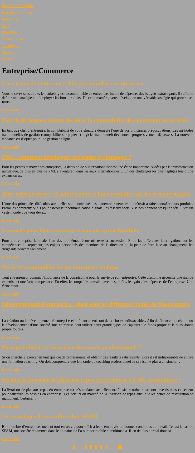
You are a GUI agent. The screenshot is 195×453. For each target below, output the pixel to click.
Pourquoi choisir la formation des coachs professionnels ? (72, 347)
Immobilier (10, 19)
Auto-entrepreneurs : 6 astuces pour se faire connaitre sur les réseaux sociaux (96, 194)
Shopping (9, 52)
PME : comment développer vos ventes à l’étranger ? (66, 157)
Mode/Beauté (12, 32)
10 (120, 447)
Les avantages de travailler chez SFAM (49, 416)
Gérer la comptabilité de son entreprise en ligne (60, 267)
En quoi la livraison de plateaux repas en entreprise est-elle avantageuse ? (91, 380)
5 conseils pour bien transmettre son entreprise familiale (70, 230)
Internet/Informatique (18, 6)
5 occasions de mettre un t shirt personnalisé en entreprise (72, 83)
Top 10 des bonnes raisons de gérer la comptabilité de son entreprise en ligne (95, 120)
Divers (7, 59)
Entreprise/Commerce (18, 12)
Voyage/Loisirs (13, 39)
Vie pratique (11, 46)
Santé (6, 26)
